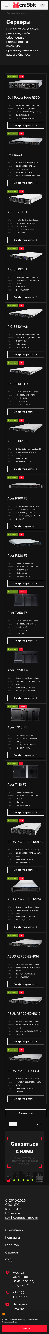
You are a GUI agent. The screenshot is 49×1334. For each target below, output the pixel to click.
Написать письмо (20, 1306)
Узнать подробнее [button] (9, 1322)
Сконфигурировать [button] (23, 125)
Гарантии (12, 1245)
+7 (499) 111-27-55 (20, 1295)
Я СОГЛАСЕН (24, 1328)
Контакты (12, 1237)
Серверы (12, 1252)
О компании (14, 1230)
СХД (8, 1260)
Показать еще (25, 1113)
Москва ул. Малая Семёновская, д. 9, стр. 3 (23, 1279)
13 (36, 1124)
